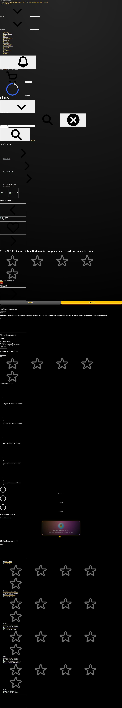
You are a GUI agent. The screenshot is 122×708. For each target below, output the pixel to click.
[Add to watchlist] (13, 228)
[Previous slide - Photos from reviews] (13, 555)
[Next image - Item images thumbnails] (13, 241)
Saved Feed (6, 43)
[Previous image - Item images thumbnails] (13, 210)
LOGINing (6, 41)
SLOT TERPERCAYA (6, 3)
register (12, 2)
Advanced (32, 140)
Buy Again (6, 40)
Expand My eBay (34, 29)
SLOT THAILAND (42, 2)
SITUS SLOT (25, 2)
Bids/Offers (6, 35)
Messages (5, 52)
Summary (5, 32)
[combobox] (17, 126)
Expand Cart (29, 82)
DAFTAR (91, 302)
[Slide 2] (60, 540)
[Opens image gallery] (0, 220)
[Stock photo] (4, 193)
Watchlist (5, 37)
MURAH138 (17, 2)
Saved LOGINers (8, 46)
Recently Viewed (7, 34)
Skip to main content (5, 0)
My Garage (6, 47)
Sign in (6, 2)
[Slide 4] (62, 540)
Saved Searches (7, 44)
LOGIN (30, 302)
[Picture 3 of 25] (14, 193)
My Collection (7, 50)
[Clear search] (73, 120)
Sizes (4, 49)
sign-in (5, 69)
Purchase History (7, 38)
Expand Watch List (35, 16)
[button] (15, 134)
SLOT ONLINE (33, 2)
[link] (13, 294)
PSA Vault (6, 53)
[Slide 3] (61, 540)
